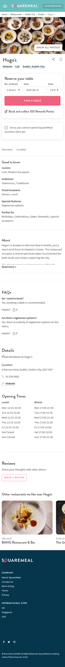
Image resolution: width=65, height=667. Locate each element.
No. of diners (11, 84)
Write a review (14, 477)
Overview (7, 149)
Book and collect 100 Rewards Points (31, 111)
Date (26, 84)
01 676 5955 (12, 376)
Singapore (7, 612)
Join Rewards (53, 6)
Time (50, 84)
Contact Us (7, 581)
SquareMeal (25, 6)
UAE (4, 616)
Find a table (32, 100)
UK (3, 607)
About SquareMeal (11, 577)
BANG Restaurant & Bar (18, 542)
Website (7, 66)
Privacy (5, 594)
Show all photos (48, 47)
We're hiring (8, 586)
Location (21, 149)
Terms (5, 590)
